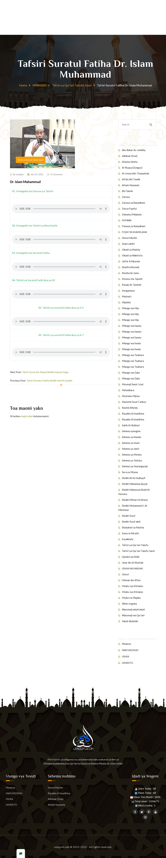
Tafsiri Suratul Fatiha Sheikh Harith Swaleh (49, 380)
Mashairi (126, 296)
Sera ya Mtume (130, 472)
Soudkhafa (127, 539)
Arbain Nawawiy (130, 185)
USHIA (125, 656)
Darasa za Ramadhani (133, 202)
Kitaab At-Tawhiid (131, 284)
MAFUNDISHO (130, 650)
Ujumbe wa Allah (130, 556)
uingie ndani (26, 416)
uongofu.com (62, 846)
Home (23, 85)
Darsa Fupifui (129, 208)
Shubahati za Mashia (133, 527)
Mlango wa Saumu (131, 325)
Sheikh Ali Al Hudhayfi (133, 478)
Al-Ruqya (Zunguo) (132, 167)
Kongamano (128, 290)
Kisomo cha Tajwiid (132, 278)
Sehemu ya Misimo (132, 454)
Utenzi (125, 574)
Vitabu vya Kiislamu (132, 586)
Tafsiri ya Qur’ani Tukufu (135, 545)
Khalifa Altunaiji (130, 267)
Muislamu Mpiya (131, 396)
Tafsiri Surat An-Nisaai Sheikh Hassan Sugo (45, 372)
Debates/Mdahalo (132, 214)
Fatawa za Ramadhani (133, 226)
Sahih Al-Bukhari (131, 425)
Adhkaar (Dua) (129, 155)
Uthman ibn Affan (131, 580)
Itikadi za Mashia (131, 249)
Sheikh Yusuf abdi (131, 521)
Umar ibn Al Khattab (132, 562)
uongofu (20, 174)
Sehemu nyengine (131, 431)
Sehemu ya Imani (131, 442)
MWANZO (40, 85)
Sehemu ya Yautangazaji (135, 466)
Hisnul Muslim (129, 237)
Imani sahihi (128, 243)
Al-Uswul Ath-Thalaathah (135, 173)
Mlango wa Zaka (131, 372)
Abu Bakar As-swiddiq (133, 150)
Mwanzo (126, 643)
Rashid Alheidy (130, 407)
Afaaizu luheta (129, 161)
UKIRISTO (127, 662)
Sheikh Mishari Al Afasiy (135, 499)
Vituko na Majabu (131, 597)
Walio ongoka (129, 603)
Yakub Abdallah (130, 621)
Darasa (126, 196)
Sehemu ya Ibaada (131, 437)
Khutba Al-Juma (130, 273)
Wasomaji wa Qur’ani (133, 615)
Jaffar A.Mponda (131, 261)
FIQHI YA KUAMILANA (134, 232)
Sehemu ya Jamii (130, 448)
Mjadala (126, 302)
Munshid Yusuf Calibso (134, 401)
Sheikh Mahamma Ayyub (135, 483)
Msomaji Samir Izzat (132, 384)
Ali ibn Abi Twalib (131, 179)
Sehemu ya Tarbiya (132, 460)
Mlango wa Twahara (133, 355)
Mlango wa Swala (131, 343)
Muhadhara (128, 390)
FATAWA (126, 220)
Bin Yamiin (127, 191)
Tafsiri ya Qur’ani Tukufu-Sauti (72, 85)
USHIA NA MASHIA (132, 568)
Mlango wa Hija (130, 308)
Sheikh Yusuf (128, 515)
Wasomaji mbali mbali (133, 609)
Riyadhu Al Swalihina (133, 413)
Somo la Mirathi (130, 533)
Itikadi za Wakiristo (132, 255)
